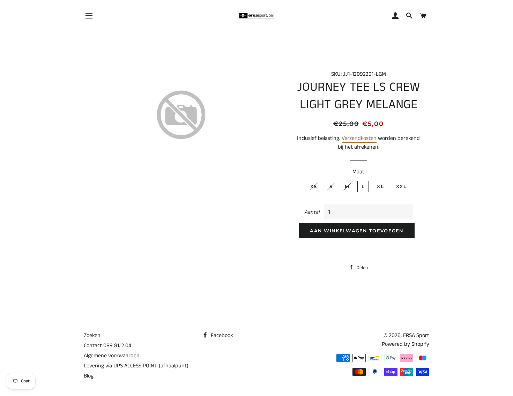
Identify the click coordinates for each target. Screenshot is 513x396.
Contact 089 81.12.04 (107, 346)
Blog (89, 376)
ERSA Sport (416, 335)
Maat (358, 172)
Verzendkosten (359, 138)
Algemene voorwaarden (112, 356)
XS (313, 186)
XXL (401, 186)
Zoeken (92, 335)
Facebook (221, 335)
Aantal (311, 212)
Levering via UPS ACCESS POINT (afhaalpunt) (136, 366)
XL (380, 186)
